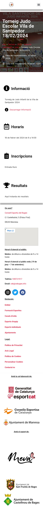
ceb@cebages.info (18, 284)
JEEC (19, 44)
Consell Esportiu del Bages (16, 213)
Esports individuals (13, 327)
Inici (4, 44)
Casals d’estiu (11, 316)
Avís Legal (9, 351)
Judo (16, 47)
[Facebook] (23, 292)
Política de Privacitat (13, 345)
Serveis (11, 44)
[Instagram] (8, 292)
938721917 (17, 279)
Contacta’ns (10, 367)
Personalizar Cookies (14, 362)
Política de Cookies (13, 356)
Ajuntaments (10, 332)
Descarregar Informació (20, 109)
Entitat (7, 305)
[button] (39, 5)
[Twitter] (15, 292)
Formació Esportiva (13, 310)
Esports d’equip (11, 321)
